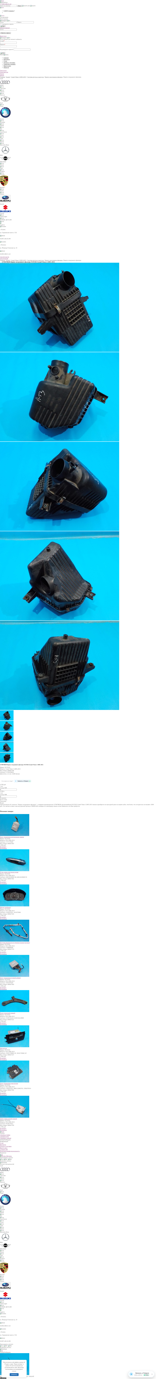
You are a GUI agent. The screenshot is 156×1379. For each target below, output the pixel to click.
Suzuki (8, 77)
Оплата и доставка (9, 62)
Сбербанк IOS (4, 1136)
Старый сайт (4, 1149)
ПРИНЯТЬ (14, 1374)
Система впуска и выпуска (35, 77)
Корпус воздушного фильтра (53, 77)
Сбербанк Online (5, 1135)
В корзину (3, 1378)
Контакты (7, 59)
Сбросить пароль (5, 33)
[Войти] (2, 26)
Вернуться (3, 36)
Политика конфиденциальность (10, 1151)
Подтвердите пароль (6, 49)
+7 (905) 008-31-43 (5, 4)
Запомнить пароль (7, 24)
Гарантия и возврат (10, 64)
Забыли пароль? (5, 28)
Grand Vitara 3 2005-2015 (18, 77)
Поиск (19, 5)
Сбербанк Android (5, 1138)
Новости (6, 67)
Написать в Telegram (23, 781)
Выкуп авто (7, 66)
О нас (5, 61)
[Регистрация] (2, 53)
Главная (6, 58)
